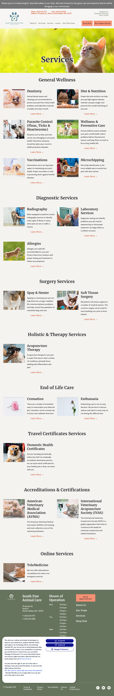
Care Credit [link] (103, 15)
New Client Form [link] (69, 23)
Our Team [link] (41, 23)
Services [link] (50, 23)
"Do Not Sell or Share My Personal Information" (24, 670)
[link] (14, 18)
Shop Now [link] (87, 23)
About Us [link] (33, 23)
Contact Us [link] (104, 11)
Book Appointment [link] (103, 23)
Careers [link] (58, 23)
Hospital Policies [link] (101, 13)
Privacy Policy (25, 659)
